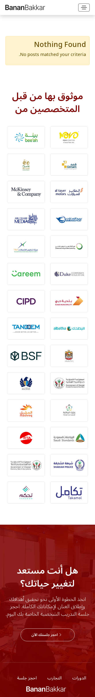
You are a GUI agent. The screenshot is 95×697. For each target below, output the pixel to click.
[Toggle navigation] (84, 7)
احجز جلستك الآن (45, 635)
